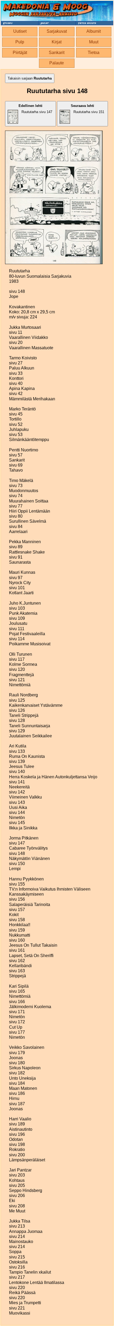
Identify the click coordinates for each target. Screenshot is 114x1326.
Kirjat (57, 42)
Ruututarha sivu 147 (35, 109)
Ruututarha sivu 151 (87, 109)
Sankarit (56, 52)
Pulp (19, 42)
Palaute (56, 63)
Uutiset (20, 31)
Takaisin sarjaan (30, 78)
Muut (93, 42)
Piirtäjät (20, 52)
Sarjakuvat (57, 31)
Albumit (93, 31)
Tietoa (93, 52)
